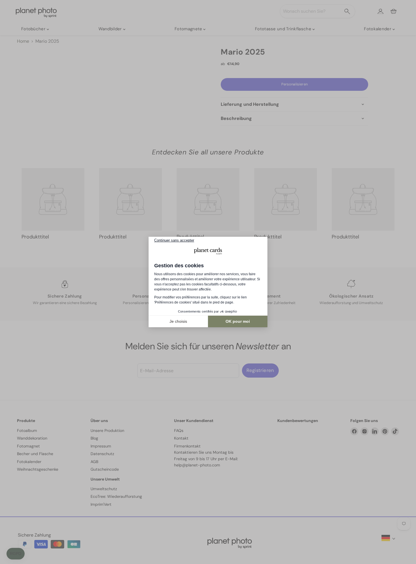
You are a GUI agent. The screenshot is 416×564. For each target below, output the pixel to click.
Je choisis (178, 321)
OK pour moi (238, 321)
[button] (16, 554)
